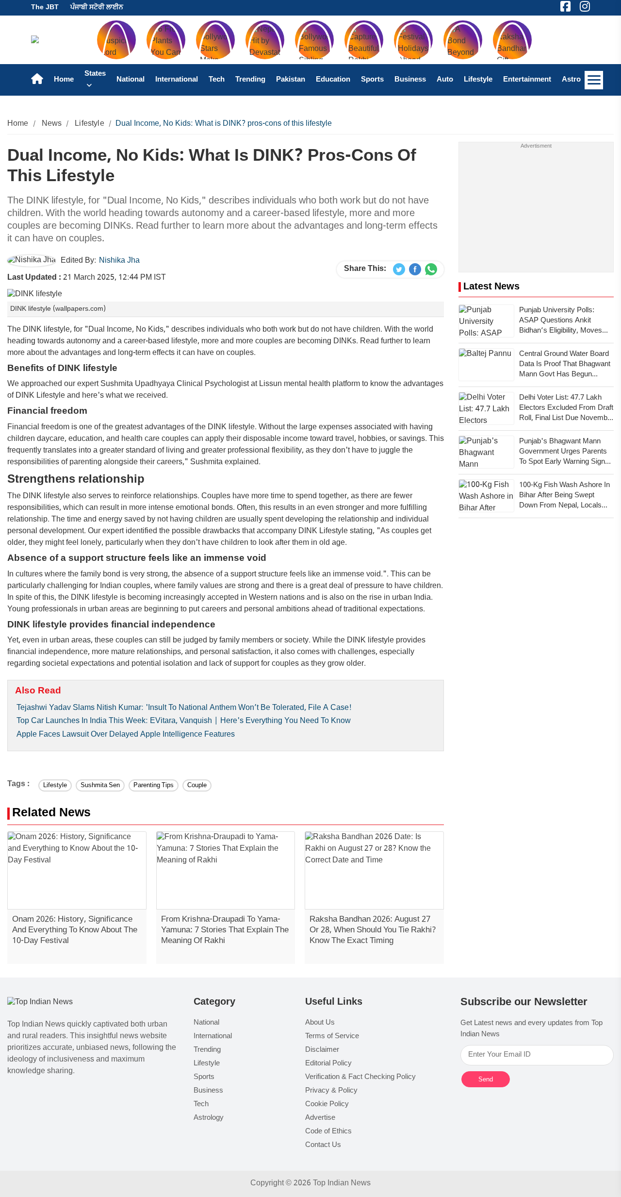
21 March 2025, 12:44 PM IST (86, 278)
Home (64, 79)
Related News (51, 814)
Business (410, 79)
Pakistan (290, 79)
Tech (217, 79)
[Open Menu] (594, 80)
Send (485, 1079)
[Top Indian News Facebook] (415, 269)
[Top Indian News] (40, 1003)
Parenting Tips (153, 785)
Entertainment (527, 79)
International (176, 79)
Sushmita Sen (100, 785)
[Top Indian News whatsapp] (431, 269)
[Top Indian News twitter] (399, 269)
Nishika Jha (119, 261)
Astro (571, 79)
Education (333, 79)
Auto (445, 79)
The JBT (45, 7)
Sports (372, 79)
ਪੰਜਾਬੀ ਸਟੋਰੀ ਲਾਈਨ (96, 7)
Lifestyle (478, 79)
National (130, 79)
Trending (250, 79)
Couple (197, 785)
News (52, 124)
